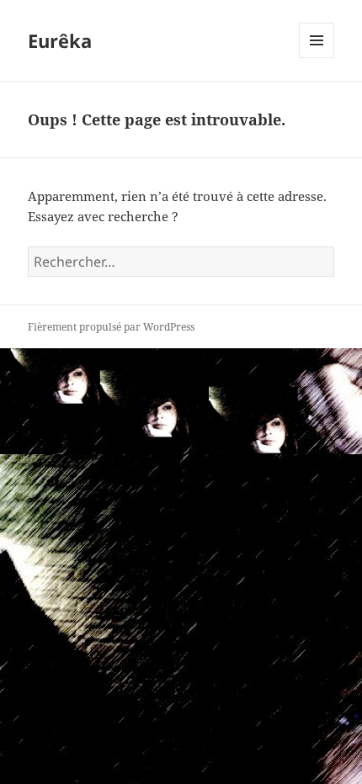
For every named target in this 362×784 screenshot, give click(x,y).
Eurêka (60, 40)
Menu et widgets (317, 57)
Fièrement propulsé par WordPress (111, 327)
